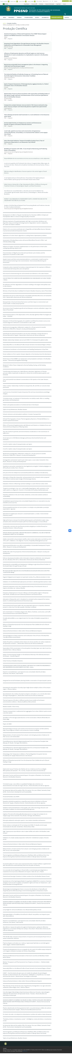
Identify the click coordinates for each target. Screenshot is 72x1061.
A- (50, 1)
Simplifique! (26, 4)
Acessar (55, 1)
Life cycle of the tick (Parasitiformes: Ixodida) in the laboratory (25, 472)
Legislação (58, 4)
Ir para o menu (14, 1)
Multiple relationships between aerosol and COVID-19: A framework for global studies (25, 340)
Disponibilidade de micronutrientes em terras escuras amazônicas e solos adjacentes (27, 158)
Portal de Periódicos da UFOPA (11, 796)
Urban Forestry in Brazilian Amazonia (13, 661)
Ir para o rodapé (31, 1)
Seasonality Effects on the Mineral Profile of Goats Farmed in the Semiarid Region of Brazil (26, 344)
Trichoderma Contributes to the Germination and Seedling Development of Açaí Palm (25, 349)
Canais (64, 4)
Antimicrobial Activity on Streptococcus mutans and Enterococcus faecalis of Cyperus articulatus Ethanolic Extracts (22, 123)
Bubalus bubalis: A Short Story (11, 706)
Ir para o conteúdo (4, 1)
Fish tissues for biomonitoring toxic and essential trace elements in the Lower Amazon (26, 273)
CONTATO (67, 17)
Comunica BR (34, 4)
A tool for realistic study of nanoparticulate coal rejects (17, 444)
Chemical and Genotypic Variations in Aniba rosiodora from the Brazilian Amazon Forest (26, 876)
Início (4, 17)
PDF (5, 48)
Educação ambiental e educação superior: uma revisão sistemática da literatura (24, 820)
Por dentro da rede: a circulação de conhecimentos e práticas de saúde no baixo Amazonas (27, 1014)
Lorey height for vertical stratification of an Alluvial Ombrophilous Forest (22, 909)
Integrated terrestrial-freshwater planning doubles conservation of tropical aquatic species (27, 680)
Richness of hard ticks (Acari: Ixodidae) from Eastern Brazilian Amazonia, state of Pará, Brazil (27, 291)
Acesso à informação (49, 4)
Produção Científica (57, 17)
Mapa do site (45, 1)
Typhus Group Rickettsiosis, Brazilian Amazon (15, 409)
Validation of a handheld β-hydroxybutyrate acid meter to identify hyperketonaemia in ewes (27, 582)
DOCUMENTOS (45, 17)
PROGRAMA (11, 17)
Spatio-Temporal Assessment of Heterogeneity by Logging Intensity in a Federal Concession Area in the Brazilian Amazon (26, 84)
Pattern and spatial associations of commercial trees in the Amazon (21, 405)
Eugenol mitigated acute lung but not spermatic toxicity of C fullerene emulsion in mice (26, 577)
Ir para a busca (22, 1)
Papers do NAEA (7, 724)
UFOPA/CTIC (25, 1051)
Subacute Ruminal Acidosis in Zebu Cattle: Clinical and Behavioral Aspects (22, 631)
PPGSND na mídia (28, 17)
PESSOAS (19, 17)
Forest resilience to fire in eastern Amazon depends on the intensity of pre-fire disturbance (27, 354)
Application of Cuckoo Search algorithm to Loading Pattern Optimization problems (25, 235)
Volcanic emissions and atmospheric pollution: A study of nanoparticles (22, 414)
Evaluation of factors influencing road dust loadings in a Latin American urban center (25, 483)
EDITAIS (37, 17)
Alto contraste (39, 1)
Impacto (10, 38)
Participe (41, 4)
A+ (52, 1)
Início (4, 23)
